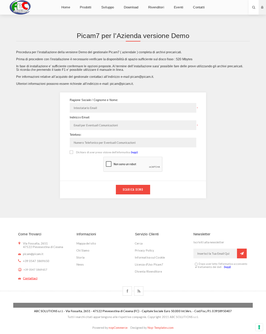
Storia (80, 257)
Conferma (242, 253)
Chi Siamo (82, 250)
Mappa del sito (86, 243)
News (80, 264)
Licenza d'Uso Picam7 (149, 264)
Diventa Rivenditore (148, 271)
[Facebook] (127, 291)
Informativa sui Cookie (150, 257)
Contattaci (30, 278)
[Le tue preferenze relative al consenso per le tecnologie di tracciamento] (259, 327)
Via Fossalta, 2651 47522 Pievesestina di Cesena (43, 245)
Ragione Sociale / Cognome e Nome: (94, 100)
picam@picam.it (141, 76)
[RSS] (138, 291)
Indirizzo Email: (80, 117)
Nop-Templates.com (160, 327)
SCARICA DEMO (133, 189)
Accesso (265, 4)
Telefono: (75, 134)
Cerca (139, 243)
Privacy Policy (144, 250)
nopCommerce (118, 327)
